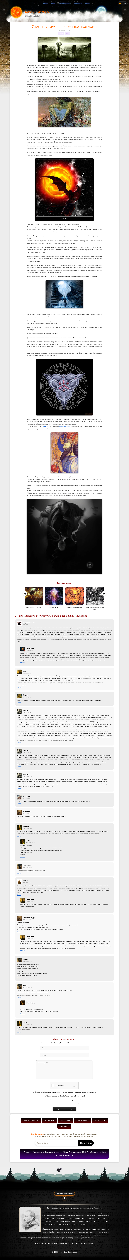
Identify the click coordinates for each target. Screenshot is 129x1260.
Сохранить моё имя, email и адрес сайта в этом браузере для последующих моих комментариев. (65, 1092)
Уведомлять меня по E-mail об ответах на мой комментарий (65, 1096)
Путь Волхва (78, 2)
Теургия (68, 1155)
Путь (104, 1152)
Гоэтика (48, 1152)
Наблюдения (94, 1152)
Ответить (19, 643)
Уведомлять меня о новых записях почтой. (65, 1104)
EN (125, 3)
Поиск (82, 1143)
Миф (68, 33)
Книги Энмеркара (31, 1120)
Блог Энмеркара (37, 11)
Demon (25, 695)
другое (67, 133)
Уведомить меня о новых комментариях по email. (65, 1100)
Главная (45, 2)
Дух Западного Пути (64, 2)
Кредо (53, 2)
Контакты (64, 1126)
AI (91, 1143)
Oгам (28, 1152)
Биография (49, 1120)
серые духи (45, 426)
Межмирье (75, 1152)
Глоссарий (65, 1120)
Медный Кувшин (64, 426)
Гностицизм (37, 1152)
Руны (60, 1155)
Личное (57, 1152)
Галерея (87, 2)
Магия (61, 33)
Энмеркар (30, 648)
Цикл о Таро (100, 1120)
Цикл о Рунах (82, 1120)
